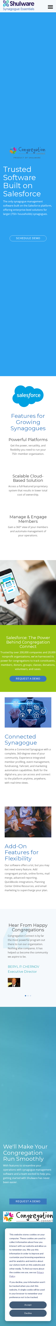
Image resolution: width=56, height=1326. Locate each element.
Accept (28, 1304)
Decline (28, 1313)
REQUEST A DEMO (28, 1201)
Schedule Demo (28, 238)
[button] (25, 995)
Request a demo (28, 678)
